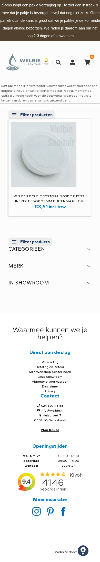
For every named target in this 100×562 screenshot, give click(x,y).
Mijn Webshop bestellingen (50, 372)
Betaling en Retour (50, 367)
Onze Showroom (50, 377)
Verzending (50, 362)
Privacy (50, 391)
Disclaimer (50, 386)
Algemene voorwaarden (50, 381)
